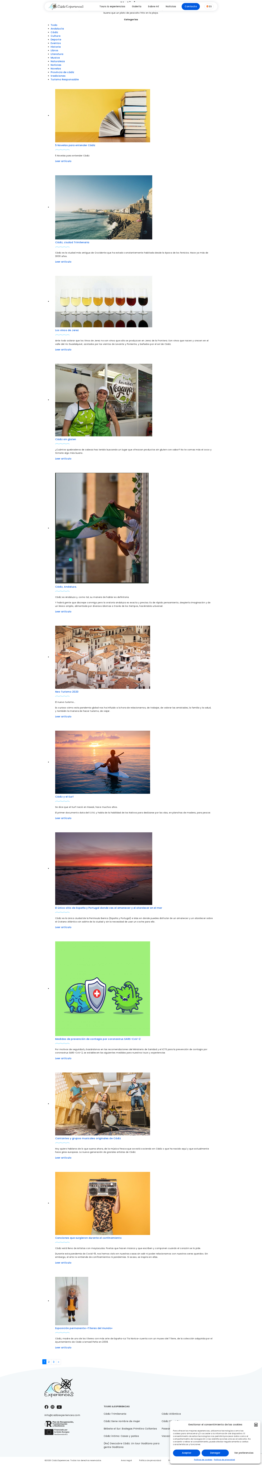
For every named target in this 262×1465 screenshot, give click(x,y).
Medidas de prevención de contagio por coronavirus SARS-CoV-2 (98, 1039)
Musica (55, 57)
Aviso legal (126, 1460)
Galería (136, 6)
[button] (255, 1424)
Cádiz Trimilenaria (115, 1414)
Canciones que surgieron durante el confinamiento (88, 1238)
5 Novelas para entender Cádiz (75, 145)
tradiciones (58, 76)
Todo (54, 25)
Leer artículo (63, 161)
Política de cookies (203, 1459)
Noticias (171, 6)
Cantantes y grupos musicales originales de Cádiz (88, 1138)
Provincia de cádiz (62, 72)
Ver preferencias (244, 1452)
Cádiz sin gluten (65, 439)
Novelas (56, 68)
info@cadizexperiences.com (62, 1415)
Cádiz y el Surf (64, 796)
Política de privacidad (224, 1459)
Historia (56, 47)
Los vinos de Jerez (67, 330)
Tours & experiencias (112, 6)
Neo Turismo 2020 (67, 691)
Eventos (56, 43)
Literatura (57, 54)
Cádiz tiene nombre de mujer (122, 1421)
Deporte (56, 39)
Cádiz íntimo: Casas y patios (121, 1436)
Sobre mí (153, 6)
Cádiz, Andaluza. (66, 587)
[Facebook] (46, 1406)
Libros (54, 50)
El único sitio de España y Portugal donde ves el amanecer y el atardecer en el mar (108, 908)
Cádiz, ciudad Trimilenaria (72, 242)
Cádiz (54, 32)
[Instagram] (52, 1406)
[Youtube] (59, 1407)
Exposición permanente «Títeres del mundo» (84, 1328)
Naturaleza (58, 61)
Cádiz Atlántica (171, 1414)
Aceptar (186, 1452)
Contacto (191, 6)
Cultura (55, 36)
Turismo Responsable (65, 79)
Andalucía (57, 28)
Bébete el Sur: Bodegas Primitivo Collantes (130, 1428)
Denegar (215, 1452)
